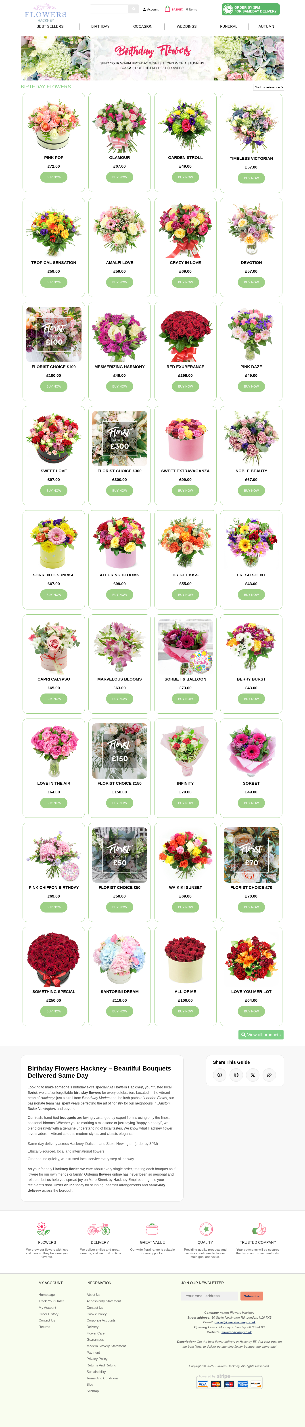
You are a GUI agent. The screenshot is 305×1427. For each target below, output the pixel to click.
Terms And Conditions (103, 1378)
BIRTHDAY (100, 26)
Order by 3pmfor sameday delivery (255, 9)
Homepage (47, 1294)
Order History (48, 1314)
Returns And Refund (101, 1365)
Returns (44, 1327)
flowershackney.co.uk (236, 1332)
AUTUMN (266, 26)
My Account (47, 1307)
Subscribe (251, 1296)
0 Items (191, 9)
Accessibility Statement (104, 1301)
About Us (93, 1294)
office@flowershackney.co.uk (235, 1322)
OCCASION (142, 26)
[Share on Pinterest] (236, 1075)
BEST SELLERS (50, 26)
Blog (90, 1384)
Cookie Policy (97, 1314)
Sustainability (96, 1372)
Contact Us (47, 1320)
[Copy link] (269, 1075)
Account (153, 9)
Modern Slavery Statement (106, 1346)
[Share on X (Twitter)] (252, 1075)
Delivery (93, 1327)
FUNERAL (228, 26)
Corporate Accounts (101, 1320)
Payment (93, 1352)
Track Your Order (51, 1301)
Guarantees (95, 1339)
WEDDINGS (187, 26)
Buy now (53, 177)
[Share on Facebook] (219, 1075)
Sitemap (93, 1391)
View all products (263, 1034)
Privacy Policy (97, 1359)
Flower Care (95, 1333)
